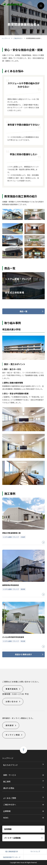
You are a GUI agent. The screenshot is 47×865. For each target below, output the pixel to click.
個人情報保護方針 (11, 851)
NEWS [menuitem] (5, 817)
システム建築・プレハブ (11, 537)
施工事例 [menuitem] (6, 781)
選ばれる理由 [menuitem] (8, 788)
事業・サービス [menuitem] (9, 775)
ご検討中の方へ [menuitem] (9, 804)
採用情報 (8, 829)
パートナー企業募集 (12, 837)
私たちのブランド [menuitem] (10, 765)
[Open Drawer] (40, 5)
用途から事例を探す (23, 654)
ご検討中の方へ (18, 38)
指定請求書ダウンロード (12, 857)
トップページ (6, 38)
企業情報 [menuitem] (6, 811)
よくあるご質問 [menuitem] (9, 798)
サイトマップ (35, 851)
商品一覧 (23, 311)
